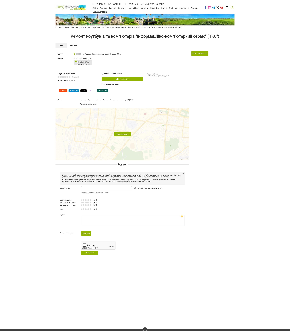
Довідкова (173, 8)
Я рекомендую (123, 79)
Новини (116, 4)
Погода (164, 8)
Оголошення (184, 8)
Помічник (194, 8)
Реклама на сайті (154, 4)
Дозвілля (103, 8)
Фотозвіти (144, 8)
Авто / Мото (133, 8)
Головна (100, 4)
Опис (61, 45)
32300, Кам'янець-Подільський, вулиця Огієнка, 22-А (98, 54)
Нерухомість (122, 8)
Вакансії (112, 8)
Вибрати (87, 233)
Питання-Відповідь (100, 12)
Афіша (95, 8)
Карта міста (154, 8)
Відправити (90, 253)
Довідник (132, 4)
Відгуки (73, 45)
